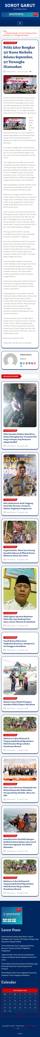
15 (5, 1004)
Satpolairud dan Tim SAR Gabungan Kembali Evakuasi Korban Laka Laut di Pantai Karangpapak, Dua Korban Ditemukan (19, 843)
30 (10, 1011)
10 (15, 1001)
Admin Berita (11, 71)
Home (5, 31)
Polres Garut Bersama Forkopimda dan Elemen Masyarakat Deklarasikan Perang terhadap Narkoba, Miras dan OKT (19, 791)
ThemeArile (23, 1028)
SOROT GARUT (20, 5)
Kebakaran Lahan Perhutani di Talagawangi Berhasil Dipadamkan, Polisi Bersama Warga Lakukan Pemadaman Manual (18, 742)
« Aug (18, 1014)
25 (20, 1008)
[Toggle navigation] (20, 23)
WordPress (28, 1026)
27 (30, 1008)
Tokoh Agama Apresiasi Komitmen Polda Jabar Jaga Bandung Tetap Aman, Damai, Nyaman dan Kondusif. (19, 619)
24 (15, 1008)
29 (5, 1011)
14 (35, 1001)
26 (25, 1008)
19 (25, 1004)
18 (20, 1004)
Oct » (22, 1014)
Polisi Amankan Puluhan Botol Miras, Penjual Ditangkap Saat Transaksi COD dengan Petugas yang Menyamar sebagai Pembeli (20, 438)
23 (10, 1008)
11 (20, 1001)
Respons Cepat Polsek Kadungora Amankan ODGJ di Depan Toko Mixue (19, 703)
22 (5, 1008)
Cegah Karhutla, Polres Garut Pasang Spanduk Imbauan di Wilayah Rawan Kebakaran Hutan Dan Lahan (19, 553)
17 (15, 1004)
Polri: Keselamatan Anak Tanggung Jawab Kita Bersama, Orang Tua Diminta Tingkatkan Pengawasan (18, 506)
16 (10, 1004)
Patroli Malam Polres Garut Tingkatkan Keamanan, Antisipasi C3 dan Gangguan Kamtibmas (19, 644)
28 (35, 1008)
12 (25, 1001)
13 (30, 1001)
